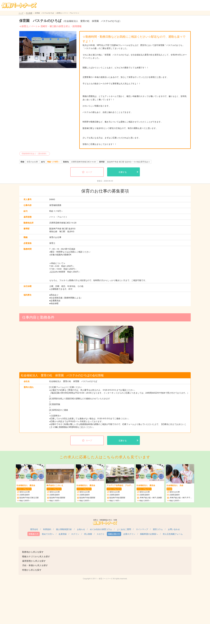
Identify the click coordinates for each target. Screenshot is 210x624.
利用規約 (47, 529)
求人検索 (29, 13)
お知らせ (81, 529)
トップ (21, 13)
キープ (89, 172)
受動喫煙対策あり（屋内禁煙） (35, 153)
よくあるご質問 (124, 529)
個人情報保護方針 (64, 529)
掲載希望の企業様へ (149, 533)
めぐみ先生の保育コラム (101, 529)
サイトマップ (142, 529)
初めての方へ (48, 533)
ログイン (75, 533)
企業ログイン (129, 533)
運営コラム (158, 529)
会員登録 (63, 533)
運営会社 (34, 529)
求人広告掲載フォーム (173, 533)
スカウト (101, 533)
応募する (123, 172)
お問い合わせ (174, 529)
